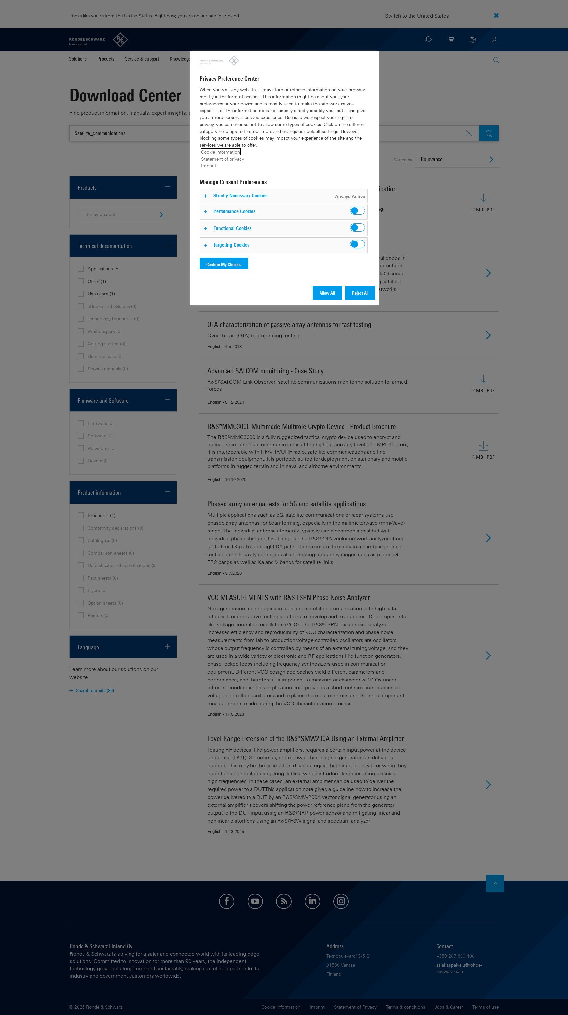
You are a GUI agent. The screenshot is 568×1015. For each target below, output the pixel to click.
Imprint (208, 165)
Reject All (360, 293)
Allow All (327, 293)
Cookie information (220, 152)
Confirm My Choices (223, 264)
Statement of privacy (222, 158)
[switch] (357, 211)
